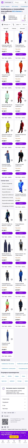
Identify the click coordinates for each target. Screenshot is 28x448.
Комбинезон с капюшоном (8, 368)
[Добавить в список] (12, 41)
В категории (8, 2)
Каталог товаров (5, 6)
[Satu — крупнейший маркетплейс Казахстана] (2, 2)
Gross (3, 376)
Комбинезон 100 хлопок (8, 363)
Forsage (20, 381)
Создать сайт (14, 437)
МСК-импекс (15, 6)
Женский (22, 28)
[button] (7, 54)
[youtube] (2, 427)
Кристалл (4, 381)
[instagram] (8, 427)
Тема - (7, 412)
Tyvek (26, 381)
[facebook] (5, 427)
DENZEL (10, 376)
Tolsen (23, 376)
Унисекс (14, 28)
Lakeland (12, 381)
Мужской (6, 28)
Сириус (17, 376)
